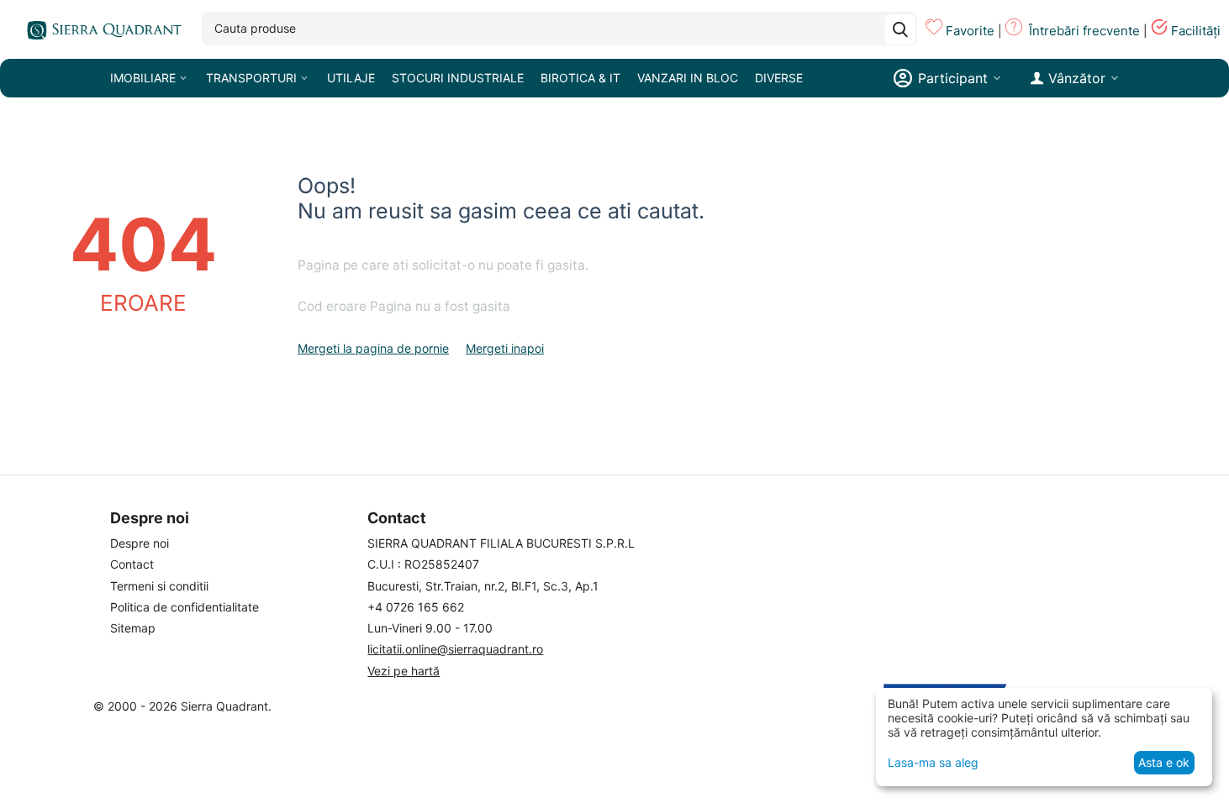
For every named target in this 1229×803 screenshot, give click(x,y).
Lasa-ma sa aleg (933, 762)
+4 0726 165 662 (415, 607)
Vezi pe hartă (403, 671)
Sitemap (133, 628)
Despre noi (139, 543)
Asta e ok (1163, 762)
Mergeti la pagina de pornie (373, 348)
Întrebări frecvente (1084, 31)
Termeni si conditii (159, 586)
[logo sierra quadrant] (101, 29)
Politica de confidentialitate (184, 607)
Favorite (970, 31)
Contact (132, 564)
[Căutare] (900, 29)
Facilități (1196, 31)
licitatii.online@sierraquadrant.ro (455, 649)
